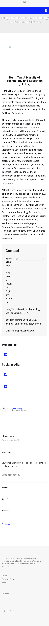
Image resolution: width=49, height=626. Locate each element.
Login (3, 10)
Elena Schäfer (10, 436)
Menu (46, 10)
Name (5, 487)
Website (5, 511)
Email (5, 499)
